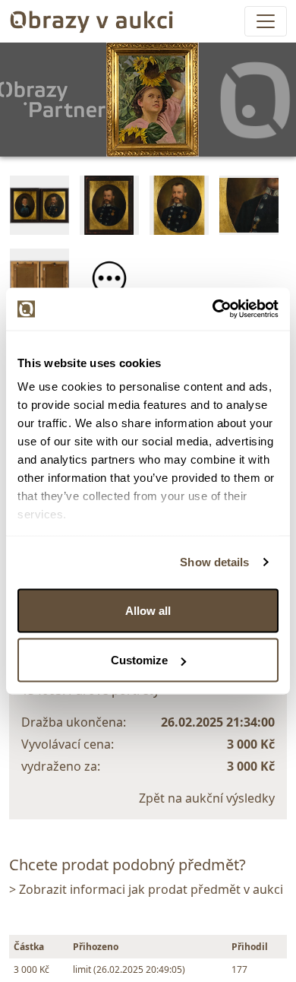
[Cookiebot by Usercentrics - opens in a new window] (213, 309)
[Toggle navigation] (265, 21)
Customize (139, 660)
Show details (214, 562)
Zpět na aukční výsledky (207, 798)
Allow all (148, 609)
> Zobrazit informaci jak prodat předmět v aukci (146, 889)
